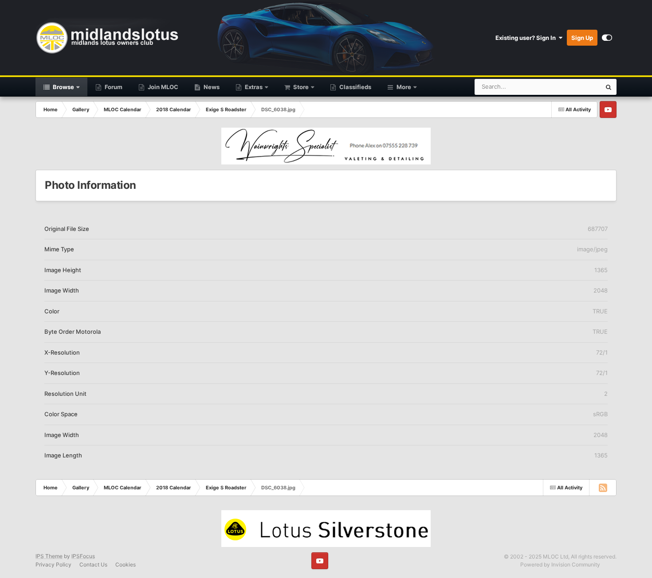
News (211, 86)
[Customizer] (607, 38)
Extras (253, 86)
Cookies (125, 564)
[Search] (609, 87)
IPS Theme (49, 556)
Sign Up (582, 37)
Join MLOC (162, 86)
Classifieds (354, 86)
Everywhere (574, 86)
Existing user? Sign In (526, 37)
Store (300, 86)
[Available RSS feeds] (603, 487)
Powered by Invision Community (560, 564)
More (403, 86)
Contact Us (93, 564)
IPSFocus (83, 556)
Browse (62, 86)
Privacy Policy (53, 564)
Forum (112, 86)
